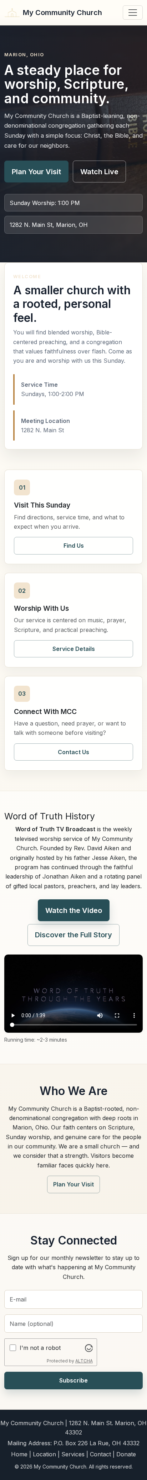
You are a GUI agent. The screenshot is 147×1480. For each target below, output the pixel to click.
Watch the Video (73, 910)
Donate (126, 1454)
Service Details (73, 648)
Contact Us (73, 752)
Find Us (74, 545)
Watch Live (99, 171)
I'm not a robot (40, 1347)
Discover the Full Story (73, 935)
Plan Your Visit (36, 171)
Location (44, 1454)
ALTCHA (84, 1361)
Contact (100, 1454)
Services (73, 1454)
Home (19, 1454)
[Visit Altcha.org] (89, 1347)
